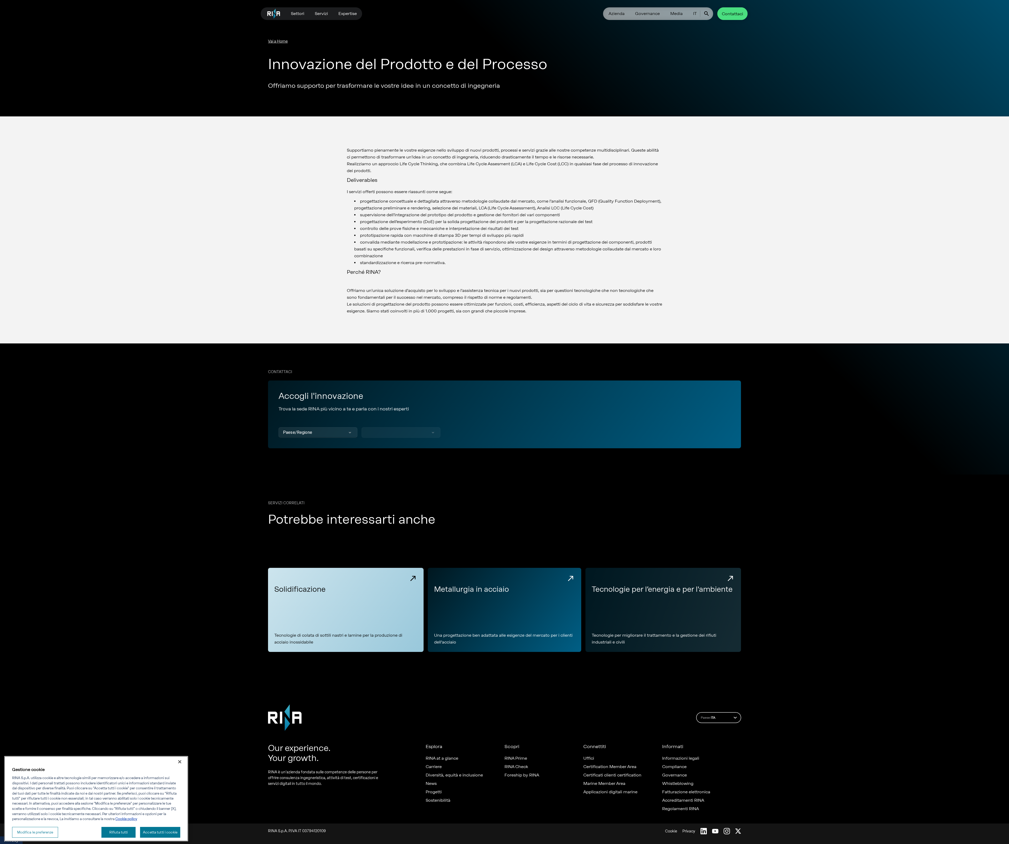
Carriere (434, 767)
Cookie (671, 831)
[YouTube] (715, 831)
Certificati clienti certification (612, 775)
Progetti (434, 792)
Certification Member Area (609, 767)
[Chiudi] (180, 762)
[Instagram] (727, 831)
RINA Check (516, 767)
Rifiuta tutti (118, 832)
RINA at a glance (442, 758)
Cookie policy (126, 819)
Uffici (588, 758)
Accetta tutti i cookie (160, 832)
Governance (647, 13)
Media (676, 13)
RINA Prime (515, 758)
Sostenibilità (438, 800)
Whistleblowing (677, 783)
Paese (708, 717)
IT (695, 13)
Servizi (321, 13)
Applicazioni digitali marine (610, 792)
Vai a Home (278, 41)
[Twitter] (738, 831)
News (431, 783)
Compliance (674, 767)
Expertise (347, 13)
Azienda (617, 13)
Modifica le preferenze (35, 832)
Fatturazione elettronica (686, 792)
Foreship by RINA (521, 775)
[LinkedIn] (704, 831)
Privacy (688, 831)
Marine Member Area (604, 783)
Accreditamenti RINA (683, 800)
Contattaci (732, 13)
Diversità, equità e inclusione (454, 775)
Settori (297, 13)
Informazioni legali (680, 758)
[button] (318, 432)
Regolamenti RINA (680, 809)
